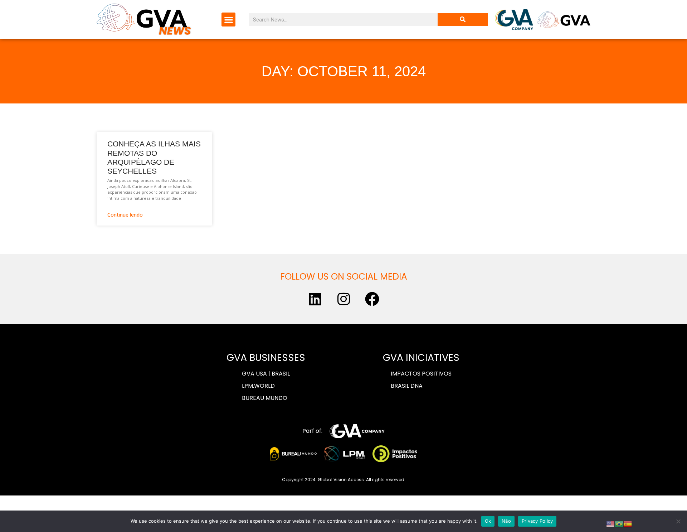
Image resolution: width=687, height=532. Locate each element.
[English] (610, 523)
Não (506, 521)
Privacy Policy (537, 521)
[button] (228, 19)
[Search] (463, 19)
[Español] (627, 523)
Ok (488, 521)
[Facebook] (372, 299)
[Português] (619, 523)
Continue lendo (125, 214)
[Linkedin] (315, 299)
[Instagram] (343, 299)
